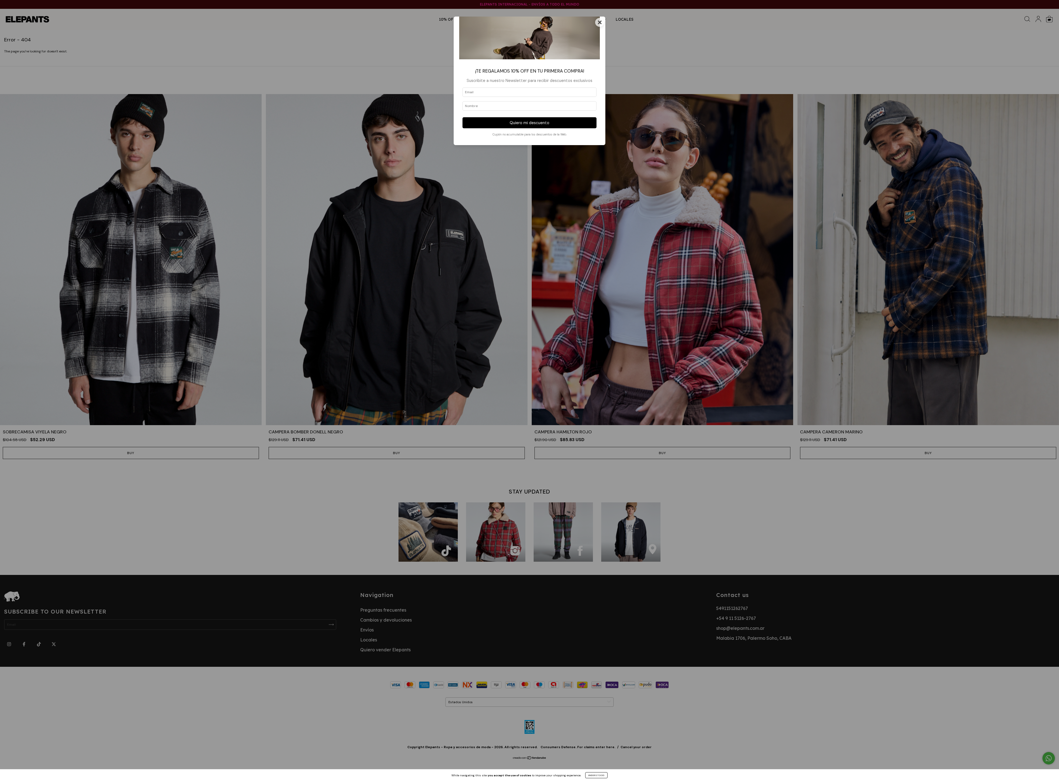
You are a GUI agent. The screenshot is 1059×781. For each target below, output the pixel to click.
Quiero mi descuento (529, 122)
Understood (596, 775)
